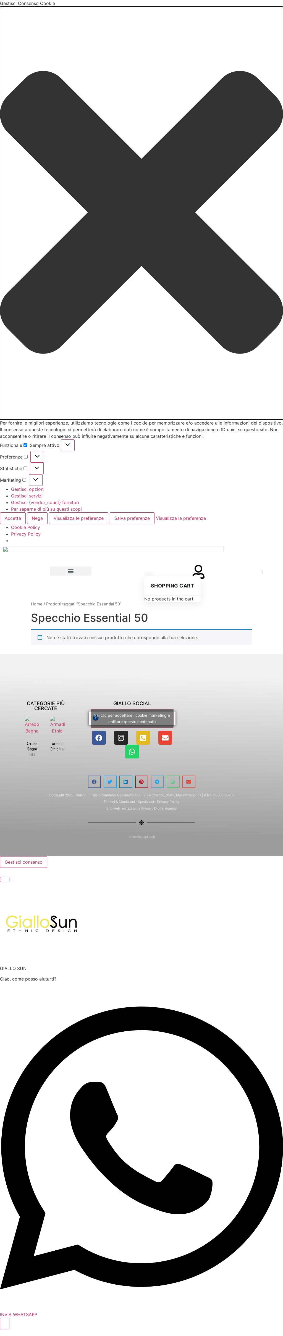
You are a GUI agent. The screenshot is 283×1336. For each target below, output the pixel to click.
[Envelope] (165, 738)
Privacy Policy (26, 534)
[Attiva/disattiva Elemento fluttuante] (4, 1323)
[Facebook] (99, 738)
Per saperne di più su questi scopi (46, 509)
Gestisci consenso (24, 862)
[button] (141, 213)
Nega (37, 518)
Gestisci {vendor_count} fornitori (45, 502)
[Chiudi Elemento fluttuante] (4, 879)
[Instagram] (121, 738)
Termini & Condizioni (119, 802)
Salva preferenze (132, 518)
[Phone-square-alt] (143, 738)
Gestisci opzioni (27, 489)
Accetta (13, 518)
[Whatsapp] (132, 751)
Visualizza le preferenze (79, 518)
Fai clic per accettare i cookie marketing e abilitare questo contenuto (132, 718)
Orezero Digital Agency (159, 808)
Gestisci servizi (27, 496)
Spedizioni (146, 802)
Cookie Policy (25, 527)
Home (37, 604)
